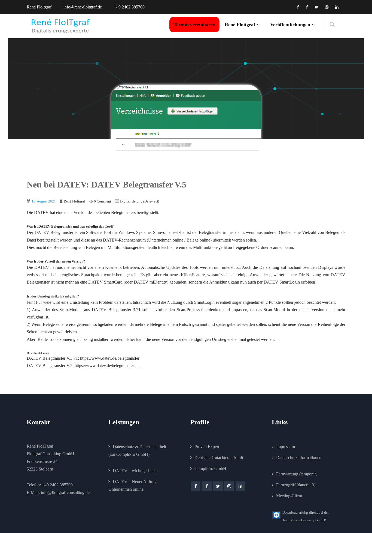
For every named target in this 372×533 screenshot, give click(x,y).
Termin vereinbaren (194, 24)
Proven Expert (206, 446)
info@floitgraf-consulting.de (65, 492)
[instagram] (326, 7)
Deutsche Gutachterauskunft (218, 457)
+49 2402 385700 (57, 485)
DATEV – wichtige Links (135, 470)
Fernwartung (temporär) (296, 474)
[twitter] (316, 7)
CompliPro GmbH (210, 468)
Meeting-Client (289, 495)
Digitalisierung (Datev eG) (139, 201)
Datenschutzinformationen (298, 457)
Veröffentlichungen (290, 24)
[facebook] (298, 7)
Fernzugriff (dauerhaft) (295, 485)
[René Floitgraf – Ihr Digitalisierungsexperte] (61, 26)
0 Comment (102, 201)
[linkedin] (337, 7)
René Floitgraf (240, 24)
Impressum (285, 446)
